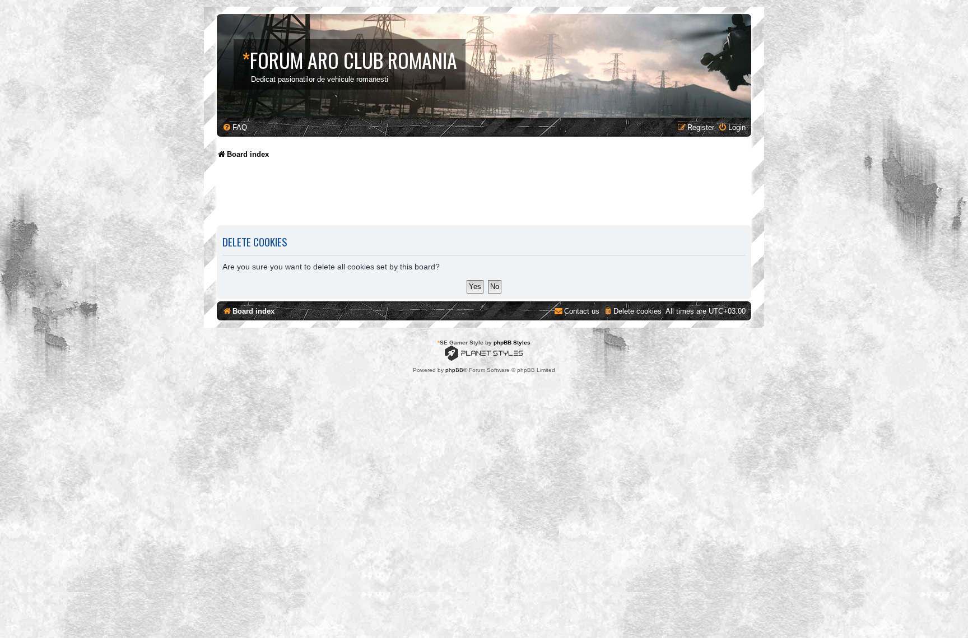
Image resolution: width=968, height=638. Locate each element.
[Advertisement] (421, 196)
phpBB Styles (512, 342)
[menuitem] (234, 127)
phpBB (454, 370)
